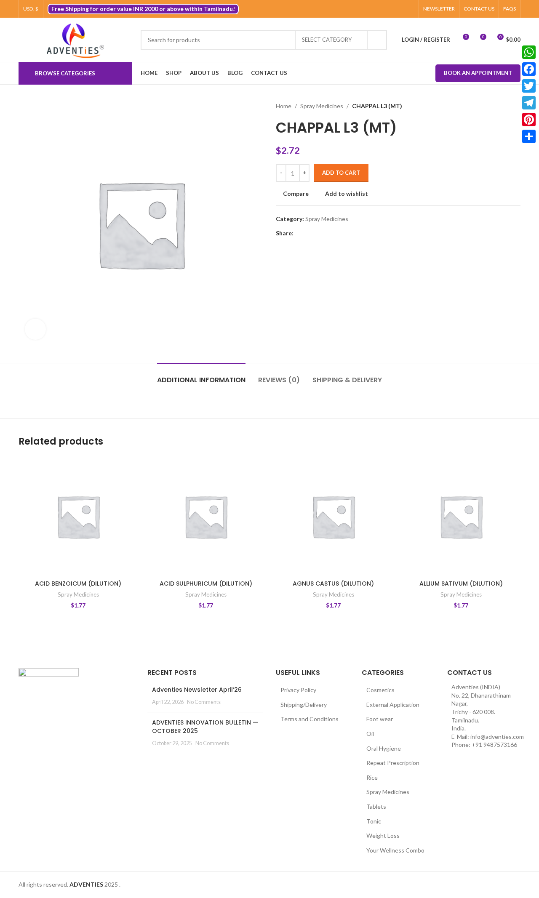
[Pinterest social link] (409, 9)
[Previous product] (499, 106)
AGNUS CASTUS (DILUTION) (333, 583)
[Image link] (49, 688)
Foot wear (379, 718)
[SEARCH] (377, 40)
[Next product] (516, 106)
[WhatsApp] (528, 52)
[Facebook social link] (371, 9)
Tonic (373, 821)
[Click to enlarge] (35, 329)
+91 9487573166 (494, 744)
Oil (370, 733)
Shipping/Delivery (303, 704)
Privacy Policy (298, 689)
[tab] (201, 376)
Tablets (376, 806)
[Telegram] (528, 102)
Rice (372, 777)
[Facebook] (528, 69)
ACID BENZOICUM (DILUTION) (78, 583)
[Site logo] (75, 40)
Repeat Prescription (392, 762)
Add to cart (341, 172)
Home (283, 105)
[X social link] (380, 9)
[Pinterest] (528, 119)
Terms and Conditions (309, 718)
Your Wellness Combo (395, 850)
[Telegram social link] (337, 233)
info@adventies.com (497, 736)
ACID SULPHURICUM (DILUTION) (206, 583)
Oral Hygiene (383, 748)
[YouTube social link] (400, 9)
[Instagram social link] (390, 9)
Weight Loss (383, 835)
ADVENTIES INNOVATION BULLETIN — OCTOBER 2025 (205, 726)
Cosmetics (380, 689)
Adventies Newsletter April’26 (197, 689)
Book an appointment (478, 72)
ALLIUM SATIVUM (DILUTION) (461, 583)
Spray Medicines (321, 105)
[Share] (528, 136)
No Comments (204, 702)
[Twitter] (528, 85)
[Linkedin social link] (327, 233)
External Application (392, 704)
